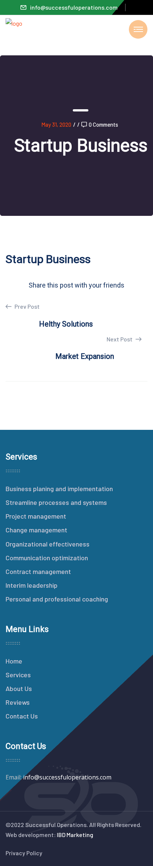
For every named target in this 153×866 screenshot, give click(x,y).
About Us (19, 688)
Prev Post (26, 306)
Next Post (120, 339)
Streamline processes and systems (56, 502)
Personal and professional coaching (57, 599)
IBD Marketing (75, 834)
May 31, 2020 (56, 124)
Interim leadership (32, 585)
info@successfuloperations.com (74, 7)
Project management (36, 516)
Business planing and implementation (59, 488)
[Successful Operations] (14, 34)
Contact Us (22, 716)
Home (14, 661)
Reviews (18, 702)
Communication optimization (47, 558)
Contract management (38, 571)
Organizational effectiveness (47, 544)
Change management (36, 530)
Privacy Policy (24, 852)
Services (18, 675)
